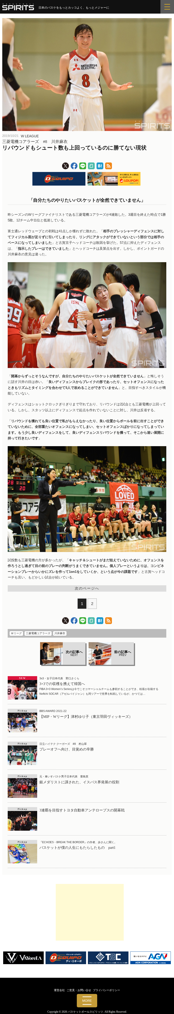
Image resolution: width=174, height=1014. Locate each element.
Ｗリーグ (16, 633)
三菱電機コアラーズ (38, 633)
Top (163, 1003)
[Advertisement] (90, 912)
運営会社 (59, 990)
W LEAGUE (30, 136)
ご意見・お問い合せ (79, 990)
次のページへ (87, 588)
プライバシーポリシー (106, 990)
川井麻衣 (59, 633)
